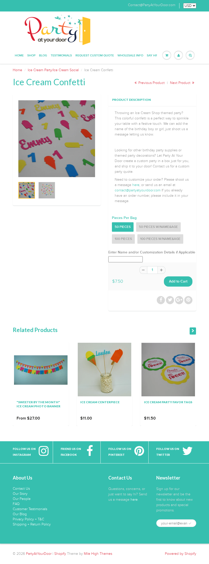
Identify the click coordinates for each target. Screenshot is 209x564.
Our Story (20, 494)
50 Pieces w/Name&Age (158, 227)
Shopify (60, 553)
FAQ (16, 504)
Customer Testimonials (30, 509)
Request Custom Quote (94, 55)
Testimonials (61, 55)
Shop (31, 55)
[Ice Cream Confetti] (57, 139)
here (135, 185)
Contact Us (21, 488)
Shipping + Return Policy (32, 524)
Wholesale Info (130, 55)
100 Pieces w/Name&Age (160, 239)
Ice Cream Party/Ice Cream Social (53, 70)
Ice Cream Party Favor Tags (168, 402)
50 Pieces (123, 227)
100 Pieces (123, 239)
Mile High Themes (98, 553)
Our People (22, 499)
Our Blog (20, 514)
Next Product (180, 83)
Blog (43, 55)
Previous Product (151, 83)
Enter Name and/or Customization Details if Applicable (151, 252)
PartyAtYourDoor (38, 553)
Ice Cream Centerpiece (100, 402)
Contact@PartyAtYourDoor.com (151, 5)
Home (19, 55)
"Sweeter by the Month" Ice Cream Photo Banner (38, 404)
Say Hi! (152, 55)
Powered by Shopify (180, 553)
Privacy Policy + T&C (28, 519)
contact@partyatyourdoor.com (138, 190)
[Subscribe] (190, 523)
